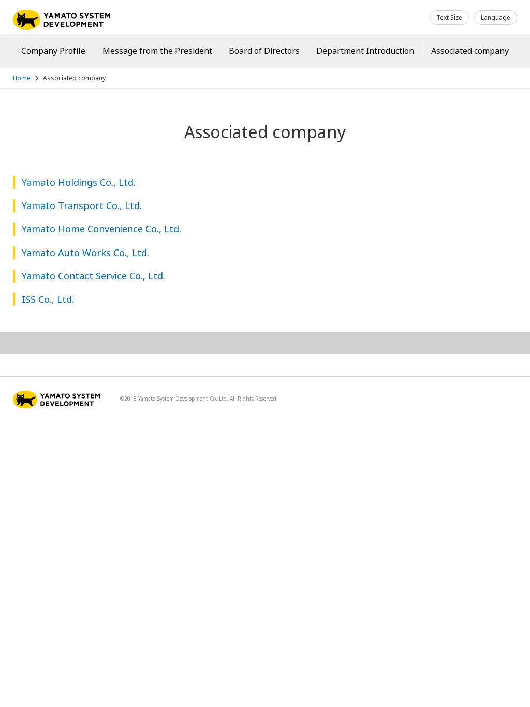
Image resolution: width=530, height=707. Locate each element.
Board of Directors (264, 50)
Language (495, 17)
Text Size (449, 17)
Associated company (470, 50)
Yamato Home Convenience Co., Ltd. (101, 229)
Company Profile (53, 50)
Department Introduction (365, 50)
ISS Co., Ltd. (48, 299)
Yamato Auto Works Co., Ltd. (85, 252)
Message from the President (157, 50)
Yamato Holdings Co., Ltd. (79, 182)
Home (22, 77)
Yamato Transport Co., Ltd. (82, 205)
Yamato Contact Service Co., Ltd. (93, 276)
